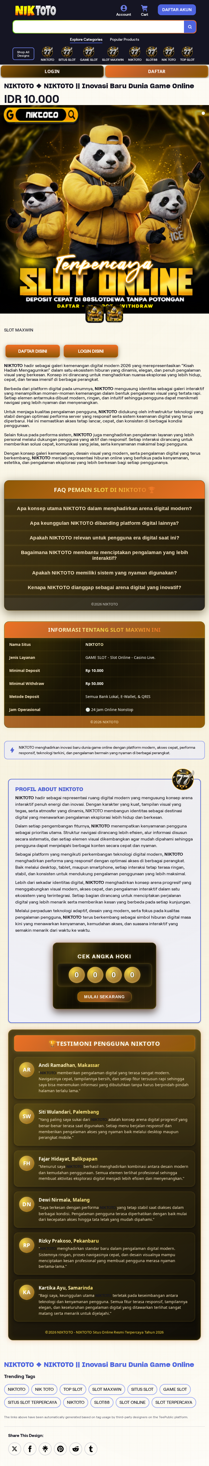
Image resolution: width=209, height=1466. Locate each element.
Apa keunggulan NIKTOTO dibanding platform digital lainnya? (104, 523)
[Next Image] (204, 210)
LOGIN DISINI (91, 351)
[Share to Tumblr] (90, 1448)
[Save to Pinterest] (60, 1448)
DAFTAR (157, 71)
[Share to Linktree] (45, 1448)
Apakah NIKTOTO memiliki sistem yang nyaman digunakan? (104, 573)
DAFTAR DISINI (32, 351)
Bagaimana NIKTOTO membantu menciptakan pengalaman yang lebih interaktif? (104, 555)
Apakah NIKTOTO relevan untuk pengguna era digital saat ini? (104, 538)
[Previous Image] (4, 210)
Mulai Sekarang (104, 996)
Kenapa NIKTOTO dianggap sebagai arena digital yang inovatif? (104, 587)
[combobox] (98, 27)
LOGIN (52, 71)
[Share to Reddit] (75, 1448)
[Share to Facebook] (29, 1448)
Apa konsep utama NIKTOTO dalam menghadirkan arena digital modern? (104, 508)
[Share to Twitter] (14, 1448)
